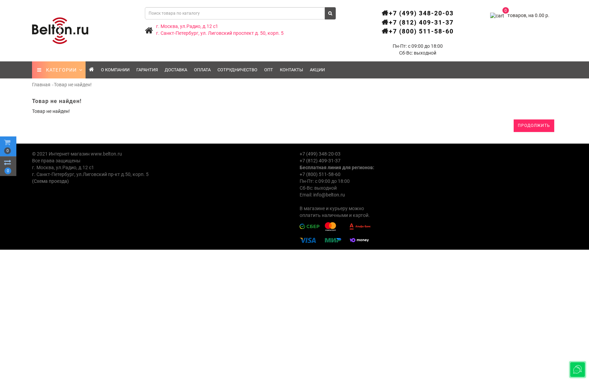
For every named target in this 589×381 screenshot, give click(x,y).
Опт (268, 69)
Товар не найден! (73, 84)
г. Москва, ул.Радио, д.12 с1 (187, 26)
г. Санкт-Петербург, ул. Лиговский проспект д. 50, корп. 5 (220, 33)
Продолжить (534, 125)
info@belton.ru (329, 194)
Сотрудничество (237, 69)
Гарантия (147, 69)
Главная (41, 84)
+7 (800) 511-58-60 (421, 31)
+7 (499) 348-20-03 (421, 13)
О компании (115, 69)
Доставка (176, 69)
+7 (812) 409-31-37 (421, 22)
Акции (317, 69)
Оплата (202, 69)
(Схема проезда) (50, 181)
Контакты (291, 69)
